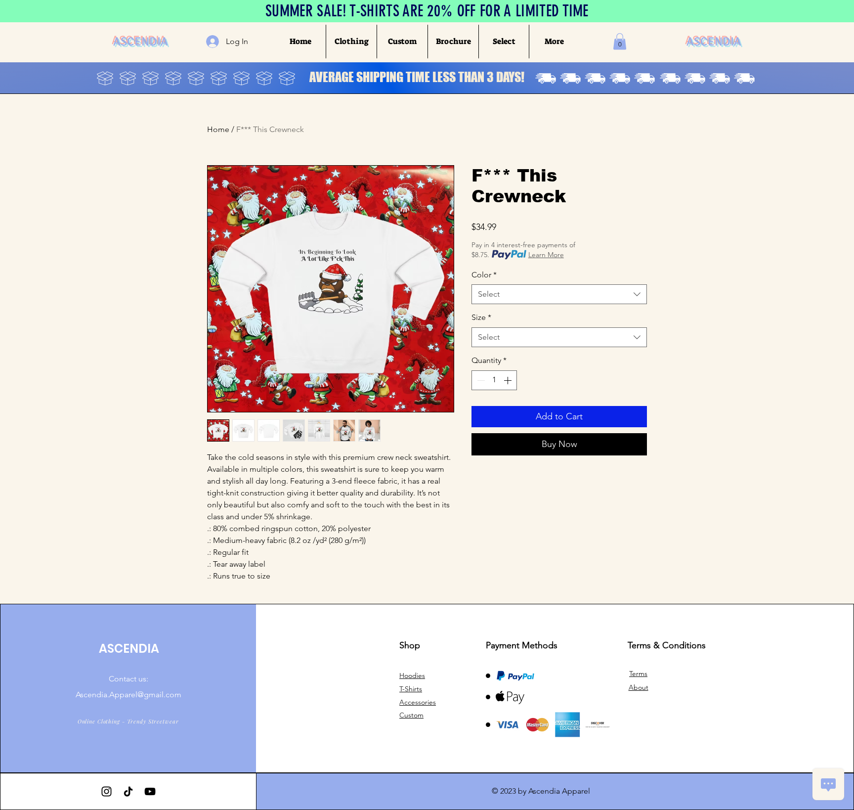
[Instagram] (106, 791)
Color (484, 274)
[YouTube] (150, 791)
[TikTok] (128, 791)
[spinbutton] (494, 380)
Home (218, 129)
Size (481, 317)
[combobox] (559, 294)
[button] (351, 41)
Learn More (546, 254)
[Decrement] (480, 380)
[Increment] (508, 380)
